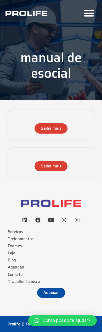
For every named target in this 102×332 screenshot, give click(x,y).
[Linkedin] (25, 220)
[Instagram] (77, 220)
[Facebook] (38, 220)
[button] (89, 13)
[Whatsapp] (64, 220)
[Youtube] (51, 220)
